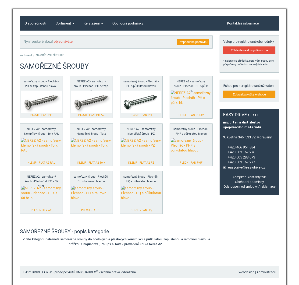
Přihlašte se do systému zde (249, 50)
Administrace (266, 272)
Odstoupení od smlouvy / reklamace (249, 186)
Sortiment (64, 23)
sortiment (26, 55)
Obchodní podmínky (127, 23)
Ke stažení (92, 23)
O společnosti (35, 23)
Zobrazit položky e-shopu (249, 94)
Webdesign (246, 272)
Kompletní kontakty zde (249, 177)
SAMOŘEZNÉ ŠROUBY (50, 55)
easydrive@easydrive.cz (246, 167)
